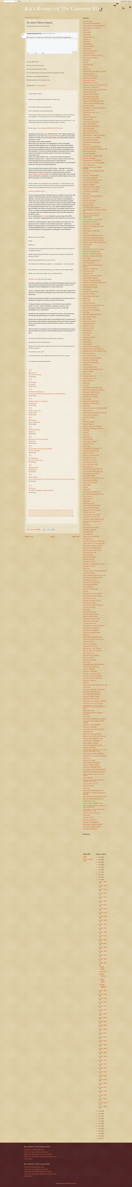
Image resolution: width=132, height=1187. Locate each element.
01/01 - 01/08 (103, 1106)
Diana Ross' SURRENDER (90, 727)
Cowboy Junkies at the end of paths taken (94, 543)
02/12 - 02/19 (103, 1083)
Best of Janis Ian (87, 496)
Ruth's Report (32, 420)
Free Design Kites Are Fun (90, 580)
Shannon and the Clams (89, 321)
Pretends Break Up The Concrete (91, 505)
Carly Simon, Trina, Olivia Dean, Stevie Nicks (36, 1152)
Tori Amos (85, 67)
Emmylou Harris (87, 399)
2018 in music (86, 144)
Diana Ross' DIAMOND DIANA (91, 175)
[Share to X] (51, 529)
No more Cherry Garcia (101, 968)
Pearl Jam (85, 591)
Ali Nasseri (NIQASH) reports (36, 191)
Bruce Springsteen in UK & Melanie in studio (94, 796)
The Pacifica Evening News (36, 391)
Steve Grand (86, 247)
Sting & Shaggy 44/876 (89, 165)
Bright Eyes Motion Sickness (90, 616)
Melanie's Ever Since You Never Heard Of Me (95, 408)
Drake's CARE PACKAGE (90, 124)
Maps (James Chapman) (89, 316)
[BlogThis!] (49, 529)
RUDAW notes (32, 279)
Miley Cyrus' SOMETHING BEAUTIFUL (93, 799)
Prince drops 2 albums (89, 271)
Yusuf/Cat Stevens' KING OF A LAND (93, 738)
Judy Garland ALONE (88, 128)
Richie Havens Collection (89, 598)
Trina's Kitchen (32, 382)
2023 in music (86, 758)
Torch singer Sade (87, 439)
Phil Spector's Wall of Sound (90, 394)
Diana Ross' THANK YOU (89, 680)
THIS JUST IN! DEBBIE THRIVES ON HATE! (41, 490)
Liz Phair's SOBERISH (89, 669)
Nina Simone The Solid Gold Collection (93, 605)
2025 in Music (86, 815)
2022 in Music (86, 716)
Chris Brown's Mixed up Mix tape (91, 207)
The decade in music (88, 443)
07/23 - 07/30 (103, 994)
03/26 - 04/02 (103, 1060)
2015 (99, 1113)
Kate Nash (86, 432)
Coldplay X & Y (87, 634)
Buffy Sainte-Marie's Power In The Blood (93, 249)
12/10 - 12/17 (103, 893)
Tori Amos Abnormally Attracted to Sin (93, 471)
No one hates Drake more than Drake (92, 219)
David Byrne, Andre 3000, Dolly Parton (34, 1149)
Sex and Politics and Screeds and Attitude (40, 448)
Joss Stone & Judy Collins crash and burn (94, 689)
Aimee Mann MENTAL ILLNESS (91, 187)
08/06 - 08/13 (103, 963)
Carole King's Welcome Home (91, 362)
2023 (99, 864)
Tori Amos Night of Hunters (90, 378)
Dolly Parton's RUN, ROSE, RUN (91, 692)
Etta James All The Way (89, 602)
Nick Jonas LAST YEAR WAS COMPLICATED (91, 216)
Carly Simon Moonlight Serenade (91, 632)
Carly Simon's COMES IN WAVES (92, 826)
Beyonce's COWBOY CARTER (91, 765)
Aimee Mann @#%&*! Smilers (91, 507)
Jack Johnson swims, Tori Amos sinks (93, 703)
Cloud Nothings (87, 289)
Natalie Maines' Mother (89, 323)
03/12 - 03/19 (103, 1068)
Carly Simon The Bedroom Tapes (91, 251)
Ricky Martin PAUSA (88, 105)
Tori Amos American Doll (89, 552)
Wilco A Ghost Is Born (89, 653)
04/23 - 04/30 (103, 1044)
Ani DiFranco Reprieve (89, 573)
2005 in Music (86, 609)
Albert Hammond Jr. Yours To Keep (92, 550)
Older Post (75, 537)
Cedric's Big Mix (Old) (88, 53)
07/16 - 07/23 (103, 998)
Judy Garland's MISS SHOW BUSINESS (93, 664)
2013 (99, 1118)
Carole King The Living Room (90, 630)
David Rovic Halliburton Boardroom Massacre (95, 571)
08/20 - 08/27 (103, 955)
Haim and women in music (90, 92)
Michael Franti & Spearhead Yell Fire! (92, 577)
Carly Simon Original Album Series (92, 275)
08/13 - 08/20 (103, 959)
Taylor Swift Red (87, 332)
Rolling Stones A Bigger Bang (90, 621)
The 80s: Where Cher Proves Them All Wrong (95, 412)
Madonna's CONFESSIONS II (91, 822)
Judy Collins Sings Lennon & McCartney (93, 541)
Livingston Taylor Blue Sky (90, 285)
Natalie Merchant (87, 437)
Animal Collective (87, 344)
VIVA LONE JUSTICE (88, 786)
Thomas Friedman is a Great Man (38, 401)
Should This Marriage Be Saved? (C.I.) (93, 55)
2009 (99, 1128)
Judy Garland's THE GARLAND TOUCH (93, 729)
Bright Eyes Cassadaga (89, 557)
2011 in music (86, 374)
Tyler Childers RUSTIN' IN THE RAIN (92, 745)
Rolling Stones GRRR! (89, 337)
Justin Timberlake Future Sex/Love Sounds (94, 575)
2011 (99, 1123)
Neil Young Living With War (90, 584)
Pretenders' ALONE (88, 205)
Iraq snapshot (41, 85)
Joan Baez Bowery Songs (90, 623)
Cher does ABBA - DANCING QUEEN (93, 156)
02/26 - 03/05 (103, 1075)
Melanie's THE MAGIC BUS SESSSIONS (94, 772)
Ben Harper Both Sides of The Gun (92, 600)
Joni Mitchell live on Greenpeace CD (92, 448)
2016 (99, 1111)
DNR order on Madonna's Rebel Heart (92, 256)
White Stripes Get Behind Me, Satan (92, 637)
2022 (99, 867)
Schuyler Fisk (86, 489)
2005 (99, 1138)
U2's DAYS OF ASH (88, 817)
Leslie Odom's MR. (88, 119)
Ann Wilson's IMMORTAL (89, 158)
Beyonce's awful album (89, 303)
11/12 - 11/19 (103, 908)
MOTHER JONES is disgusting (102, 986)
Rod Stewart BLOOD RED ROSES (92, 147)
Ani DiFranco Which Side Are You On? (93, 369)
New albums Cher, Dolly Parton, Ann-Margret (94, 756)
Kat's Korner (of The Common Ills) (63, 8)
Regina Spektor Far (88, 466)
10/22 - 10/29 (103, 920)
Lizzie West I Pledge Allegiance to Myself (94, 564)
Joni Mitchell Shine (88, 534)
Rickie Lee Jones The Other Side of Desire (94, 242)
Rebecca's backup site (89, 73)
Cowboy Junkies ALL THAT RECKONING (94, 163)
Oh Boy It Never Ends (34, 410)
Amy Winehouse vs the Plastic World (92, 387)
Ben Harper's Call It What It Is (91, 221)
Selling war (31, 431)
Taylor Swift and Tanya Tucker (91, 121)
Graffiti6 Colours (87, 364)
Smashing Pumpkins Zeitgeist (91, 527)
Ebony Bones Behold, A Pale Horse (92, 314)
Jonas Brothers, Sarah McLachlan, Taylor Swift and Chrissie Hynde (94, 810)
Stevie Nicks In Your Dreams (90, 396)
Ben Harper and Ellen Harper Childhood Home (95, 282)
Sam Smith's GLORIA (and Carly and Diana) (94, 719)
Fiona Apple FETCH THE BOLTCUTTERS (94, 108)
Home (52, 537)
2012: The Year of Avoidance (90, 57)
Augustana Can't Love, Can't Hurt (91, 510)
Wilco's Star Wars (87, 244)
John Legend (86, 198)
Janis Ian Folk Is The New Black (91, 582)
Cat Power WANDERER (89, 153)
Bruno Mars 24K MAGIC (89, 200)
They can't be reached (34, 374)
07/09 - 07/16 (103, 1002)
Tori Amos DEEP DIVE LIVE (90, 783)
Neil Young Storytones (89, 263)
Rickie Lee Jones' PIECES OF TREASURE (94, 736)
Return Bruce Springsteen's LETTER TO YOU (95, 85)
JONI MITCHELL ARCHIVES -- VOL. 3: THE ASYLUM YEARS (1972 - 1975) (94, 750)
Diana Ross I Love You (89, 561)
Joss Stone (86, 385)
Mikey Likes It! (32, 373)
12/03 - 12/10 (103, 897)
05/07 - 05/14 (103, 1037)
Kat (86, 857)
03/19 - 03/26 (103, 1064)
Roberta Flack (86, 69)
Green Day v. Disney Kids (90, 660)
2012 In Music (86, 335)
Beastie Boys (86, 383)
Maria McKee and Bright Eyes (91, 87)
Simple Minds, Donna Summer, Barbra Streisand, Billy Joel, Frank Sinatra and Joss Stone (94, 707)
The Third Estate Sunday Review (91, 23)
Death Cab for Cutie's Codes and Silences (94, 390)
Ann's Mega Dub (33, 458)
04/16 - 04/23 (103, 1048)
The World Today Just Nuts (90, 51)
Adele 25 (85, 233)
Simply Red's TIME (88, 731)
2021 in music (86, 687)
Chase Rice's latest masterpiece (91, 813)
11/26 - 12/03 (103, 901)
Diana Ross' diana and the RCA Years (93, 196)
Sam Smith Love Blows (89, 80)
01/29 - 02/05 (103, 1091)
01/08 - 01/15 (103, 1102)
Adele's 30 (85, 682)
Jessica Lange (32, 412)
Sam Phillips (86, 312)
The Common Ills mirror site (90, 76)
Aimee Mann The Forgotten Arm (91, 628)
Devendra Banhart (87, 330)
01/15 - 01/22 (103, 1099)
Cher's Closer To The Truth (90, 307)
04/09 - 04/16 (103, 1052)
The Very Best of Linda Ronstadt (91, 514)
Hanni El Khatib (87, 319)
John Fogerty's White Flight (90, 462)
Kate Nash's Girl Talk (88, 328)
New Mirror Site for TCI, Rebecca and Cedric (94, 71)
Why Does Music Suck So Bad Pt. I (92, 648)
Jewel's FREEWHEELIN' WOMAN (92, 694)
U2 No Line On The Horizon (90, 482)
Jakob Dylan (86, 434)
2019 (99, 874)
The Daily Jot (32, 488)
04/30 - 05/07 (103, 1041)
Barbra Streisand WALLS (89, 151)
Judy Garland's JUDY (88, 110)
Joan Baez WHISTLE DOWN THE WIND (93, 171)
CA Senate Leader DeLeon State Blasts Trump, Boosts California (46, 393)
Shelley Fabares (28, 1159)
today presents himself (51, 135)
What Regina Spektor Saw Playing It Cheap (94, 351)
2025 (99, 859)
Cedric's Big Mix (33, 477)
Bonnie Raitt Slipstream (89, 353)
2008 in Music (86, 501)
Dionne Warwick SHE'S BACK (91, 133)
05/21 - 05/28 (103, 1029)
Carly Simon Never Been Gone (91, 450)
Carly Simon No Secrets (89, 612)
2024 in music (86, 788)
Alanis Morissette (87, 342)
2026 (99, 857)
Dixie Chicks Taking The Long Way (92, 593)
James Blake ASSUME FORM (91, 126)
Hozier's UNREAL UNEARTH (90, 743)
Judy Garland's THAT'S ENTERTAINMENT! (94, 769)
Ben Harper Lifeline (88, 539)
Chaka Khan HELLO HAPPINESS (92, 142)
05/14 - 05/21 (103, 1033)
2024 (99, 862)
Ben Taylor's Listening (88, 294)
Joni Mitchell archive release (90, 83)
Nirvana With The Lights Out (90, 646)
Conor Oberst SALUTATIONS (90, 191)
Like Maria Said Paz (34, 429)
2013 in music (86, 301)
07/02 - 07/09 (103, 1006)
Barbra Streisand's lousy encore (91, 213)
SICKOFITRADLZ (33, 467)
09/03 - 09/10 (103, 947)
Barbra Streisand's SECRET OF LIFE (93, 803)
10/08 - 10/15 (103, 928)
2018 (99, 877)
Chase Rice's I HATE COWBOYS (91, 724)
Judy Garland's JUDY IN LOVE (91, 698)
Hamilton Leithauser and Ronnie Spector (93, 103)
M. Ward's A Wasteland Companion (92, 358)
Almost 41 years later (88, 657)
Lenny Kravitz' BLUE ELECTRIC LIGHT (93, 790)
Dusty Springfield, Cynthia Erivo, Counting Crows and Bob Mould (94, 806)
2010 (99, 1126)
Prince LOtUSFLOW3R (89, 475)
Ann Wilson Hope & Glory (89, 529)
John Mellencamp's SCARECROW (92, 160)
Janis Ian (85, 62)
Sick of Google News (34, 422)
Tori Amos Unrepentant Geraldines (92, 280)
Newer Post (29, 537)
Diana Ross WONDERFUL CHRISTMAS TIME (95, 149)
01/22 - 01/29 (103, 1095)
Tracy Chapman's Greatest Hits (91, 231)
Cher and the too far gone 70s (91, 415)
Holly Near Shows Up (88, 559)
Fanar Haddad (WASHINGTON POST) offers (50, 128)
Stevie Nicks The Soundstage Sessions (93, 478)
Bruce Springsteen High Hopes (91, 296)
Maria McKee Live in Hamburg (91, 655)
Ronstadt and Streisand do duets (91, 260)
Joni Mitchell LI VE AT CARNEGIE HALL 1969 (95, 685)
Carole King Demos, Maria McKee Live (93, 348)
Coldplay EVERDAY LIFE (89, 117)
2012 (99, 1121)
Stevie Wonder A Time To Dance (91, 618)
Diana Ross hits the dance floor (91, 98)
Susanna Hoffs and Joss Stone (91, 346)
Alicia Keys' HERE (88, 203)
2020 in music (86, 662)
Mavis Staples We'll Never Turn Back (92, 545)
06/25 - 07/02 (103, 1010)
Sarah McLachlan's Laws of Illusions (92, 426)
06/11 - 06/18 (103, 1017)
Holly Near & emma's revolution (91, 455)
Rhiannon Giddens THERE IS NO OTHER (94, 135)
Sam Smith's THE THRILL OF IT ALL (92, 180)
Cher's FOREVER (87, 778)
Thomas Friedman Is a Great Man (92, 28)
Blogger (74, 1183)
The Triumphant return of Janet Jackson (93, 237)
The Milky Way (32, 403)
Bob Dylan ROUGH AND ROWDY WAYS (93, 101)
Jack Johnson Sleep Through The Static (93, 519)
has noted (45, 216)
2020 (99, 872)
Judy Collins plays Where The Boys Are (93, 240)
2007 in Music (86, 525)
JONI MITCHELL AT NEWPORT (91, 740)
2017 (99, 879)
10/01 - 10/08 (103, 932)
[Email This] (47, 529)
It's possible (31, 384)
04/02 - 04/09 (103, 1056)
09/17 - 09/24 (103, 939)
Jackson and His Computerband (91, 310)
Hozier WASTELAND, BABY (90, 140)
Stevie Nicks (31, 441)
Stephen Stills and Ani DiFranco (91, 536)
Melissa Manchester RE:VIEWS (91, 762)
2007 (99, 1133)
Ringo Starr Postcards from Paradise (92, 253)
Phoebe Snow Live (88, 498)
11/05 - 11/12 (103, 912)
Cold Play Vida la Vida (89, 512)
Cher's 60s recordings (88, 422)
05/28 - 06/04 (103, 1025)
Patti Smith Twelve (88, 555)
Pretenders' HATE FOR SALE (91, 94)
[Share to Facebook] (52, 529)
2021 (99, 869)
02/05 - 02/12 (103, 1087)
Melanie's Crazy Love (88, 424)
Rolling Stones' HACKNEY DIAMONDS (93, 753)
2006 (99, 1136)
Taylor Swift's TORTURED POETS (92, 767)
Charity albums (87, 485)
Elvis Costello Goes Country (90, 464)
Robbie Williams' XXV (88, 710)
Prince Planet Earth (88, 532)
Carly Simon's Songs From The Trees (93, 235)
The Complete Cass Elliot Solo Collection (94, 625)
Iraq (72, 515)
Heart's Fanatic (87, 339)
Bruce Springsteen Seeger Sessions (92, 596)
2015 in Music (86, 228)
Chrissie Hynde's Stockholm (90, 278)
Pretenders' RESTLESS (89, 747)
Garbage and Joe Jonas (89, 801)
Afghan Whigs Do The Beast (90, 287)
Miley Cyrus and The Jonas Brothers (92, 734)
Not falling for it (32, 469)
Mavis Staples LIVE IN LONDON (91, 137)
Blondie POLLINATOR (89, 184)
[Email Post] (44, 529)
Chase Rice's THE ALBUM (90, 671)
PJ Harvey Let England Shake (91, 403)
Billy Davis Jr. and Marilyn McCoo (92, 673)
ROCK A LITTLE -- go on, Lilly (102, 975)
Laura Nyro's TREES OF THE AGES (92, 676)
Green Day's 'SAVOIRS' (89, 760)
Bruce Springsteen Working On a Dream (93, 494)
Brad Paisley (86, 298)
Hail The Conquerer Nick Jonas (91, 666)
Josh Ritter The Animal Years (90, 589)
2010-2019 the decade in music (91, 112)
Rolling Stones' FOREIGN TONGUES (93, 824)
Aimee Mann (86, 60)
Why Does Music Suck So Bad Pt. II (92, 650)
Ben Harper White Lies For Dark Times (93, 469)
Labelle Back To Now (88, 503)
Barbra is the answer (88, 453)
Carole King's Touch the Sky (90, 360)
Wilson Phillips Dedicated (89, 355)
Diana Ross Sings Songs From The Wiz (93, 226)
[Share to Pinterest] (54, 529)
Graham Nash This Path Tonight (91, 224)
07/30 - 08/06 (103, 990)
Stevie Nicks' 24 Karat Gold (90, 269)
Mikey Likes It (86, 30)
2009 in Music (86, 446)
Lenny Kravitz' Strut (88, 273)
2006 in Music (86, 568)
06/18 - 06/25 (103, 1013)
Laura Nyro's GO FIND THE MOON (92, 678)
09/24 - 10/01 (103, 935)
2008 (99, 1131)
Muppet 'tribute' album (88, 380)
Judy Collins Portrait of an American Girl (93, 639)
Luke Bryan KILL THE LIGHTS (91, 189)
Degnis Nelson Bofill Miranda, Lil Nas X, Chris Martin (38, 1154)
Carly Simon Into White (89, 566)
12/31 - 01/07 (103, 881)
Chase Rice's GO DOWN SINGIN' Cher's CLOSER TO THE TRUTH (93, 780)
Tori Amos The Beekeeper (90, 644)
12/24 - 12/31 (103, 885)
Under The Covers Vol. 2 (89, 457)
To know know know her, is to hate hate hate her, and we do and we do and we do (51, 479)
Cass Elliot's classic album (90, 459)
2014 (99, 1116)
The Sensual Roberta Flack (90, 367)
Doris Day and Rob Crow (89, 376)
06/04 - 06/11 (103, 1021)
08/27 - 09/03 (103, 951)
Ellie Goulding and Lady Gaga (91, 96)
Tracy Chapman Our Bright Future (92, 491)
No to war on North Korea (35, 460)
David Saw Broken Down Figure (91, 473)
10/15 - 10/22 (103, 924)
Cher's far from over (88, 410)
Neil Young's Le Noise (88, 417)
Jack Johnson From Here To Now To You (93, 305)
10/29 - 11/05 (103, 916)
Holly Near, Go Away (88, 326)
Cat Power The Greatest (89, 607)
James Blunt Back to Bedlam (90, 614)
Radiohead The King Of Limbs (91, 401)
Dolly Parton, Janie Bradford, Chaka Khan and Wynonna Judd (40, 1156)
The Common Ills (87, 21)
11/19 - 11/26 (103, 905)
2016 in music (86, 194)
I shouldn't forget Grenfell (102, 981)
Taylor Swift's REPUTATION (90, 178)
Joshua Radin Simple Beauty (90, 480)
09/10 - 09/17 (103, 943)
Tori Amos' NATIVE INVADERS (91, 182)
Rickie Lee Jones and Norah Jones (92, 548)
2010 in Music (86, 406)
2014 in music (86, 258)
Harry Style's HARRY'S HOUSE (91, 696)
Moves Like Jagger (88, 371)
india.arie (85, 487)
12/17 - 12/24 (103, 889)
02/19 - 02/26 (103, 1079)
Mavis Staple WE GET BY (90, 131)
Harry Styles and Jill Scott (90, 820)
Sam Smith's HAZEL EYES (90, 829)
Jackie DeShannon (88, 64)
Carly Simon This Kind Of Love (91, 517)
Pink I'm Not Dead (87, 586)
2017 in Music (86, 173)
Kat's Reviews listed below (90, 78)
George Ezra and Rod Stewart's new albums (94, 701)
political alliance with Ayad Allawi (38, 174)
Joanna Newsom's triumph (90, 441)
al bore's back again (34, 450)
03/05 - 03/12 (103, 1072)
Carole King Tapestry (88, 641)
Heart (84, 419)
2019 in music (86, 114)
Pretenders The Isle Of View (90, 291)
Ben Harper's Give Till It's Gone (91, 392)
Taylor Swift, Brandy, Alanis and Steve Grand (94, 89)
